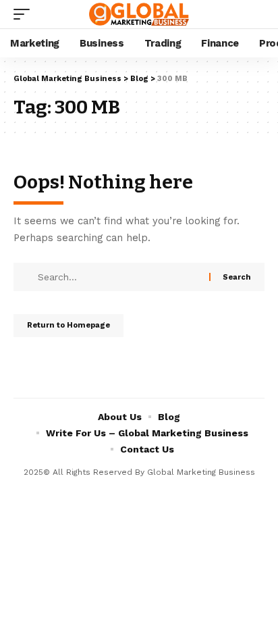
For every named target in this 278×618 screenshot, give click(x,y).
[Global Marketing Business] (139, 14)
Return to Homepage (68, 325)
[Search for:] (121, 277)
